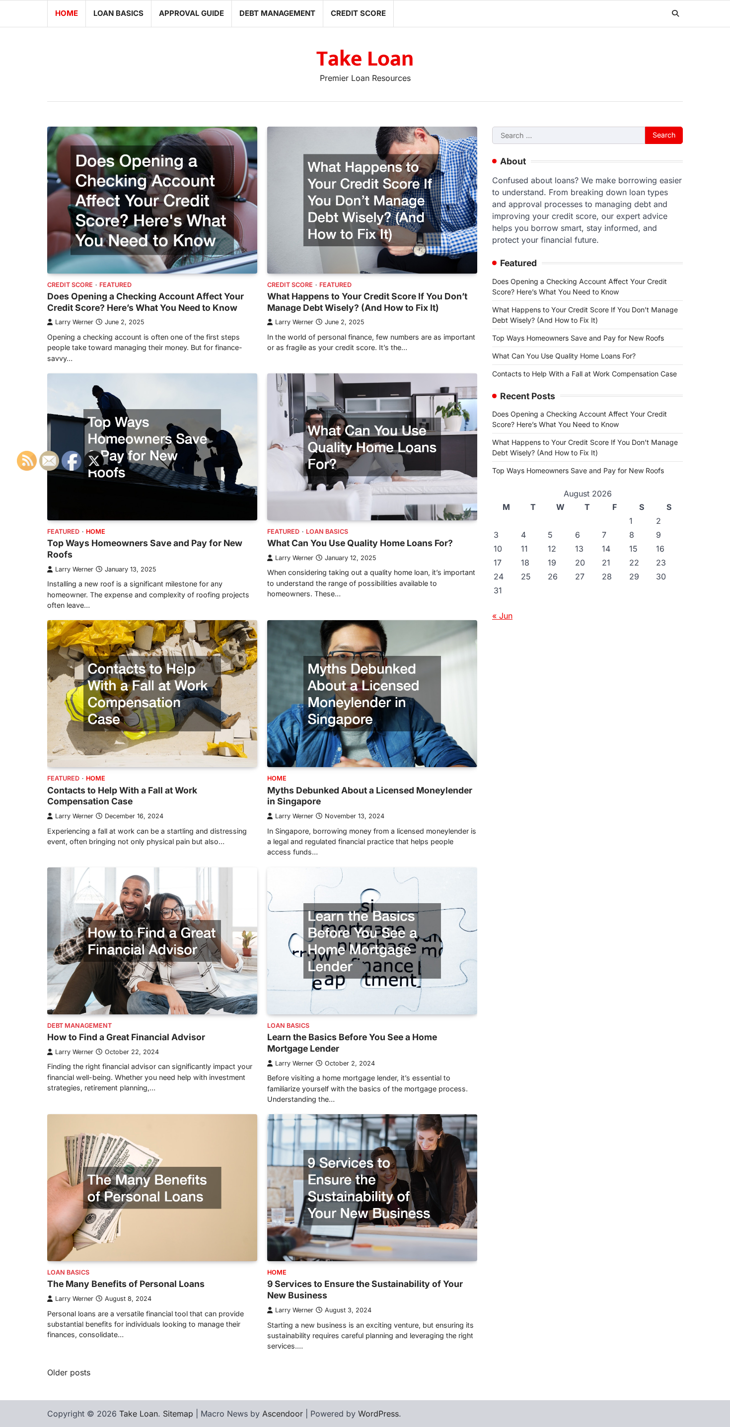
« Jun (502, 615)
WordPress (378, 1414)
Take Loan (365, 58)
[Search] (675, 13)
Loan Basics (118, 13)
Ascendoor (282, 1414)
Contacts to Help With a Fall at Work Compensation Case (584, 373)
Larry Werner (74, 322)
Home (66, 13)
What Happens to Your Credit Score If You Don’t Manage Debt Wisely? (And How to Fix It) (367, 302)
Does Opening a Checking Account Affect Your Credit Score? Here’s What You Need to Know (145, 302)
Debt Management (277, 13)
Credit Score (358, 13)
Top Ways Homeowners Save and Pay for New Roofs (578, 337)
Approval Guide (191, 13)
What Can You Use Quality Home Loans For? (360, 543)
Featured (115, 284)
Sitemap (178, 1414)
